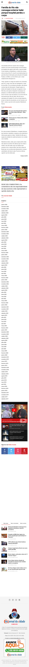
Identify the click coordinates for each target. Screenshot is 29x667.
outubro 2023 (4, 261)
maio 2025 (3, 221)
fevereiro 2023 (4, 277)
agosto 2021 (4, 315)
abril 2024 (3, 248)
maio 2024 (3, 246)
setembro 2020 (4, 338)
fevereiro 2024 (4, 252)
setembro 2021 (4, 313)
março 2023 (4, 275)
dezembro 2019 (5, 357)
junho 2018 (3, 380)
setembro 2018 (4, 373)
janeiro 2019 (4, 365)
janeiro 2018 (4, 390)
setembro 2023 (4, 263)
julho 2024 (3, 242)
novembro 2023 (5, 258)
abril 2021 (3, 323)
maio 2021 (3, 321)
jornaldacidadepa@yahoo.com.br (16, 638)
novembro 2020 (5, 334)
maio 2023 (3, 271)
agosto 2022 (4, 290)
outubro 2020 (4, 336)
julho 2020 (3, 342)
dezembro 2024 (5, 231)
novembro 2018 (5, 369)
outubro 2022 (4, 286)
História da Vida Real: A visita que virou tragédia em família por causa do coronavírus (17, 528)
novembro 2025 (5, 208)
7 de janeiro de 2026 (13, 115)
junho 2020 (3, 344)
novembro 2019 (5, 359)
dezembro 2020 (5, 332)
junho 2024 (3, 244)
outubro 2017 (4, 396)
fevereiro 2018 (4, 388)
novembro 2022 (5, 284)
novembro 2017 (5, 394)
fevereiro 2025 (4, 227)
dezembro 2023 (5, 256)
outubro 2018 (4, 371)
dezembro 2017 (5, 392)
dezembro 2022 (5, 281)
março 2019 (4, 361)
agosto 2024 (4, 240)
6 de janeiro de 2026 (13, 120)
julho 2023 (3, 267)
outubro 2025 (4, 210)
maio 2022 (3, 296)
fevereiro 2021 (4, 327)
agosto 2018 (4, 376)
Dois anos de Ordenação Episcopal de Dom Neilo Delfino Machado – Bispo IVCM (18, 112)
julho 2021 (3, 317)
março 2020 (4, 350)
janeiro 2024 (4, 254)
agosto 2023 (4, 265)
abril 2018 (3, 384)
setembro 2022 (4, 288)
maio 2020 (3, 346)
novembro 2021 (5, 309)
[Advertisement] (14, 477)
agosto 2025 (4, 215)
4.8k (19, 115)
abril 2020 (3, 348)
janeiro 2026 (4, 204)
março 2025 (4, 225)
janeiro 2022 (4, 304)
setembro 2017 (4, 398)
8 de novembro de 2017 (20, 18)
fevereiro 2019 (4, 363)
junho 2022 (3, 294)
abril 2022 (3, 298)
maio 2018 (3, 382)
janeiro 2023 (4, 279)
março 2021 (4, 325)
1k (19, 120)
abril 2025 (3, 223)
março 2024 (4, 250)
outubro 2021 (4, 311)
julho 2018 (3, 378)
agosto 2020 (4, 340)
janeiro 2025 (4, 229)
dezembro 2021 (5, 307)
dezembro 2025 (5, 206)
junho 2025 (3, 219)
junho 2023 (3, 269)
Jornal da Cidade (9, 18)
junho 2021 (3, 319)
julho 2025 (3, 217)
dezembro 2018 (5, 367)
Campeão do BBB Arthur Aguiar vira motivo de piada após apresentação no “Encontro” (17, 536)
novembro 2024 (5, 233)
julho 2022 (3, 292)
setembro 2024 (4, 238)
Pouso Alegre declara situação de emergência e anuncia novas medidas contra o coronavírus (17, 562)
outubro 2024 (4, 235)
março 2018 (4, 386)
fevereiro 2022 (4, 302)
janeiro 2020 (4, 355)
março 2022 (4, 300)
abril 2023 (3, 273)
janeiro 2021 (4, 330)
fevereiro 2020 (4, 353)
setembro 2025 (4, 212)
